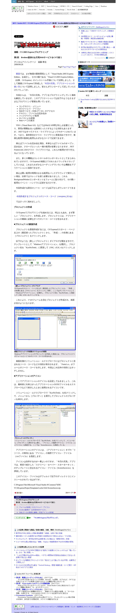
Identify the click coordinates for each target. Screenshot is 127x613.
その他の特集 (86, 13)
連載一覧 (21, 1)
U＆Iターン (75, 13)
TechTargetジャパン (102, 27)
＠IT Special (29, 1)
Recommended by (100, 58)
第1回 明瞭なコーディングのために (29, 589)
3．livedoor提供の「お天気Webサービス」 (32, 510)
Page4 (74, 67)
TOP (14, 1)
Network (42, 10)
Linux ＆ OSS (32, 10)
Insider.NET (22, 23)
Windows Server (33, 6)
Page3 (69, 67)
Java (96, 6)
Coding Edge (88, 6)
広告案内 (98, 607)
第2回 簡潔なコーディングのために (29, 577)
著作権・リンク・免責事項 (74, 607)
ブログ (52, 1)
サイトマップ (88, 607)
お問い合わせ (35, 607)
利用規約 (60, 607)
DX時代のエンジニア (61, 13)
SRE (49, 13)
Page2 (65, 67)
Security (50, 10)
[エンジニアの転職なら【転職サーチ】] (83, 124)
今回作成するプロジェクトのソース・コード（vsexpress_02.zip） (45, 196)
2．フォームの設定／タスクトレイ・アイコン (33, 507)
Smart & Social (77, 6)
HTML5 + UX (64, 6)
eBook (46, 1)
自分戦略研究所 (83, 10)
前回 (18, 74)
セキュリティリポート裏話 (36, 13)
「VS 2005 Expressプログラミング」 (46, 518)
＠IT (14, 23)
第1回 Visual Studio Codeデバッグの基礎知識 (33, 583)
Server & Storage (52, 6)
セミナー (39, 1)
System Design (59, 10)
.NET (42, 6)
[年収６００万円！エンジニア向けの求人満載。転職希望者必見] (83, 114)
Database (104, 6)
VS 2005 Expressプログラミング (39, 23)
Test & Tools (71, 10)
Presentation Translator (24, 595)
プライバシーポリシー (48, 607)
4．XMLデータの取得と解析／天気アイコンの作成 (35, 512)
